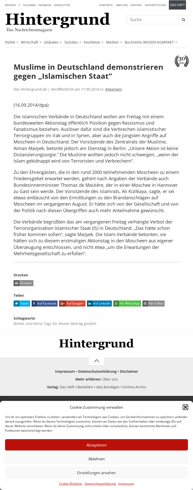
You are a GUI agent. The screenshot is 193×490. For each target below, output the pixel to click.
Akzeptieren (96, 444)
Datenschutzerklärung (100, 483)
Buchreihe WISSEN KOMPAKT (149, 42)
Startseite (106, 5)
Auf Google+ (75, 303)
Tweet (24, 303)
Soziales (71, 42)
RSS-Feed (10, 5)
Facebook (44, 5)
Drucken (25, 283)
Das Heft (177, 5)
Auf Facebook (46, 303)
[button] (185, 407)
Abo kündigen (108, 387)
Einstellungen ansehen (96, 472)
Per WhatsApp (129, 303)
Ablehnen (96, 458)
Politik (10, 42)
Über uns (122, 5)
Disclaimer (129, 371)
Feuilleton (92, 42)
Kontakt (136, 5)
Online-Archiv (134, 387)
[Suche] (183, 19)
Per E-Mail (155, 303)
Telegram (29, 5)
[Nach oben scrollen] (96, 361)
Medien (112, 42)
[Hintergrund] (58, 20)
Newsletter (62, 5)
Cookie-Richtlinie (70, 483)
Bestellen (85, 387)
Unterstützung (155, 5)
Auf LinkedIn (101, 303)
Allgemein (113, 89)
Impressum (126, 483)
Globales (51, 42)
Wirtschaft (29, 42)
